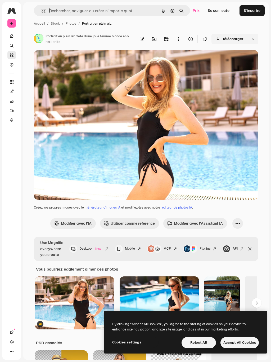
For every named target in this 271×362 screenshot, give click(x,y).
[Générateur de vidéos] (11, 110)
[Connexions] (11, 332)
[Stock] (11, 55)
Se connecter (219, 10)
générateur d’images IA (103, 207)
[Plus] (11, 351)
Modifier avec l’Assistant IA (198, 223)
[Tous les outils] (11, 82)
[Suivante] (256, 302)
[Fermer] (250, 249)
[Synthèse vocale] (11, 120)
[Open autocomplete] (41, 11)
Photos (71, 23)
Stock (55, 23)
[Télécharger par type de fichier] (253, 39)
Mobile (130, 248)
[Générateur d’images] (11, 101)
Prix (196, 10)
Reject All (198, 342)
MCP (167, 248)
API (235, 248)
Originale (68, 60)
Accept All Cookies (239, 342)
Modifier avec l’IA (76, 223)
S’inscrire (252, 10)
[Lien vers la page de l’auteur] (38, 39)
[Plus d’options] (178, 39)
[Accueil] (11, 36)
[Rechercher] (11, 45)
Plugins (205, 248)
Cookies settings (126, 342)
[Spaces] (11, 91)
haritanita (53, 42)
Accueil (39, 23)
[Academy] (11, 342)
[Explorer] (11, 64)
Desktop (90, 248)
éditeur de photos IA (177, 207)
